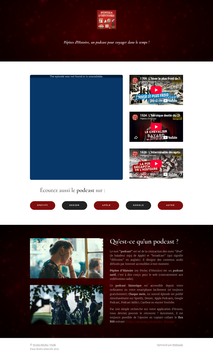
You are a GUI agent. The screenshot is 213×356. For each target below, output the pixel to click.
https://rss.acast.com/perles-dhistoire (151, 321)
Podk (53, 345)
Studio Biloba (40, 345)
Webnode (177, 345)
